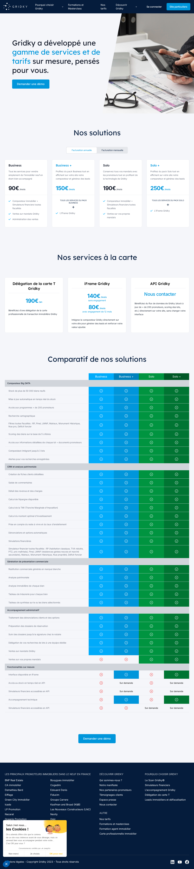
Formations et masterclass (114, 823)
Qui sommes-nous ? (110, 780)
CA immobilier (13, 785)
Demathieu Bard (14, 789)
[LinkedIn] (172, 862)
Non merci (13, 853)
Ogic (53, 819)
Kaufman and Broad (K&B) (65, 804)
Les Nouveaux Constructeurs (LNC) (70, 809)
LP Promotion (12, 809)
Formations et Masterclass (76, 6)
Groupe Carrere (59, 799)
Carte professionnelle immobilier (118, 833)
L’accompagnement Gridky (160, 789)
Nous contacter (108, 804)
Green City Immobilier (17, 799)
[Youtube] (180, 862)
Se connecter (154, 6)
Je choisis (35, 853)
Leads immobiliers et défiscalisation (165, 799)
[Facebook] (187, 862)
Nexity (54, 814)
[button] (6, 863)
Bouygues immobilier (62, 780)
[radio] (82, 150)
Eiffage (9, 794)
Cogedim (55, 785)
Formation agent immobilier (115, 828)
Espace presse (107, 799)
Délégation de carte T (157, 794)
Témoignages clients (111, 794)
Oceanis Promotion (16, 819)
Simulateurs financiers (157, 785)
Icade (8, 804)
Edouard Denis (58, 789)
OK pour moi (56, 853)
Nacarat (9, 814)
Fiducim (54, 794)
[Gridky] (15, 6)
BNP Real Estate (14, 780)
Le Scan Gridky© (155, 780)
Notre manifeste (108, 785)
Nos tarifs (103, 6)
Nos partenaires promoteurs (115, 789)
